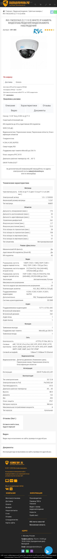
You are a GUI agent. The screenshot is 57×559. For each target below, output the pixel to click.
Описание (10, 105)
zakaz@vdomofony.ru (36, 171)
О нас (8, 514)
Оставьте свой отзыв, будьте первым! (11, 426)
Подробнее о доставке (11, 99)
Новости (33, 512)
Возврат (9, 507)
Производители (35, 498)
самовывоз (10, 95)
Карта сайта (10, 523)
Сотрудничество (12, 520)
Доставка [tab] (8, 82)
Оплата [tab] (18, 82)
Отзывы (47, 105)
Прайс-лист (34, 515)
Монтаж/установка (13, 498)
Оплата (8, 504)
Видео (14, 110)
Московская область (37, 525)
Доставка (9, 501)
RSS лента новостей (37, 522)
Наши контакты (11, 510)
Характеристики (29, 105)
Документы (39, 110)
